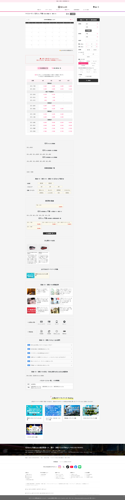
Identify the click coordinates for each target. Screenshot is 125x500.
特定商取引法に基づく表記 (63, 483)
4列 (58, 186)
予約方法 (31, 331)
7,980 (45, 131)
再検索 (89, 80)
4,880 (62, 86)
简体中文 (39, 489)
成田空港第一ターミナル (36, 386)
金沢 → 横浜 (48, 161)
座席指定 (59, 190)
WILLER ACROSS (50, 493)
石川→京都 (32, 114)
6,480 (45, 122)
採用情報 (32, 483)
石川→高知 (32, 131)
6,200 (62, 122)
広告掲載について (85, 483)
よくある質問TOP (89, 474)
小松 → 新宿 (29, 161)
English (27, 489)
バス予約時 (88, 475)
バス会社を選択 (88, 76)
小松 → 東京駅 (36, 161)
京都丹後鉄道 (76, 9)
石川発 (28, 171)
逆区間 (73, 13)
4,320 (62, 89)
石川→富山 (32, 97)
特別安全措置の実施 (29, 479)
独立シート (41, 190)
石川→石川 (32, 100)
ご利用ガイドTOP (74, 474)
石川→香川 (32, 125)
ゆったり (50, 190)
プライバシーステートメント (52, 483)
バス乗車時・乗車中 (89, 477)
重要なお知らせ (29, 474)
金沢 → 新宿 (42, 161)
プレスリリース (29, 475)
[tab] (43, 68)
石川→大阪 (32, 117)
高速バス (39, 9)
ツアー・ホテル (48, 9)
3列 (50, 186)
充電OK (67, 192)
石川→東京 (32, 89)
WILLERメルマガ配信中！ (60, 478)
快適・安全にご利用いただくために (77, 478)
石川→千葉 (32, 86)
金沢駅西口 (33, 384)
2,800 (45, 105)
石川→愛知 (32, 108)
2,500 (54, 114)
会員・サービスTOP (59, 474)
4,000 (54, 86)
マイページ (43, 475)
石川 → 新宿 (29, 154)
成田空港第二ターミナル (47, 386)
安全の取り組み (29, 477)
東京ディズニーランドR (36, 387)
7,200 (62, 128)
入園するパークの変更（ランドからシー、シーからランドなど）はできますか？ (48, 357)
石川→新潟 (32, 94)
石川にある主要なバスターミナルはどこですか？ (41, 345)
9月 (70, 19)
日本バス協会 (29, 375)
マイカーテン (67, 190)
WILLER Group (28, 493)
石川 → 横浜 (48, 154)
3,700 (45, 94)
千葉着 (31, 171)
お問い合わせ (78, 483)
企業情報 (27, 483)
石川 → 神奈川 (30, 147)
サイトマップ (72, 483)
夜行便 (50, 183)
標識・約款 (43, 483)
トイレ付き (50, 192)
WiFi (59, 192)
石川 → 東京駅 (36, 154)
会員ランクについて (59, 477)
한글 (31, 489)
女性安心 (41, 192)
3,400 (62, 114)
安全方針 (27, 478)
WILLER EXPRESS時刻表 (75, 475)
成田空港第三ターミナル (59, 386)
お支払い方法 (32, 322)
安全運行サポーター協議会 (38, 375)
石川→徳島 (32, 122)
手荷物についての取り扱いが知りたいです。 (40, 365)
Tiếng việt (44, 489)
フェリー (58, 9)
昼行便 (41, 183)
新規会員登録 (43, 474)
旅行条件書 (38, 483)
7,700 (62, 131)
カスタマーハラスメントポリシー (32, 485)
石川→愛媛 (32, 128)
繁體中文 (35, 489)
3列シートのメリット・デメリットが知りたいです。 (42, 361)
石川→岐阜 (32, 105)
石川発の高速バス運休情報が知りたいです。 (40, 349)
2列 (41, 186)
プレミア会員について (60, 475)
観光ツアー (67, 9)
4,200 (45, 108)
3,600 (45, 86)
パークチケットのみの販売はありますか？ (40, 353)
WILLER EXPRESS (36, 493)
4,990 (62, 108)
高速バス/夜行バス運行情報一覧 (62, 1)
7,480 (45, 128)
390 (46, 97)
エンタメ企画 (86, 9)
